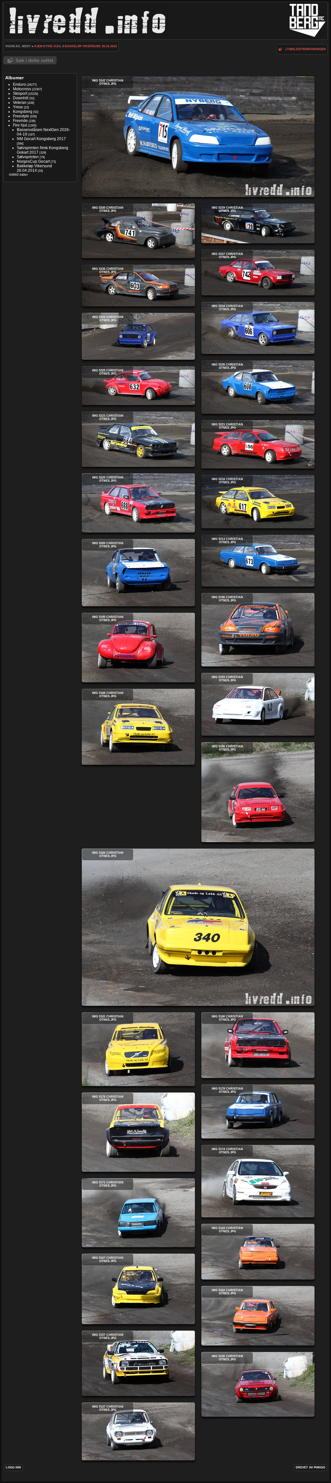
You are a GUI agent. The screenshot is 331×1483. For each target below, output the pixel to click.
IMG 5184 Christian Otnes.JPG (198, 927)
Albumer (14, 77)
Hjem (38, 46)
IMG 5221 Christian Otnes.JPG (258, 444)
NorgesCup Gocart (33, 161)
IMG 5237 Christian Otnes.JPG (258, 272)
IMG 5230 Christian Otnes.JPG (258, 387)
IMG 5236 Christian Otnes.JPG (138, 285)
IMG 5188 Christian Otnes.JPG (138, 727)
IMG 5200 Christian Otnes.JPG (138, 572)
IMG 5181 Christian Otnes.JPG (138, 1049)
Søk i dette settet (34, 60)
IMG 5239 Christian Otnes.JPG (258, 223)
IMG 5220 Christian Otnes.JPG (138, 503)
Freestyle (21, 116)
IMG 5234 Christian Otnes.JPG (258, 328)
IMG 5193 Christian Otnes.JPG (258, 704)
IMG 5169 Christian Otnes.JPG (258, 1252)
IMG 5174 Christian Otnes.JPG (258, 1181)
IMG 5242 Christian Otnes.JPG (198, 136)
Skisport (20, 93)
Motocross (22, 89)
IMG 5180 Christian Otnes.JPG (258, 1045)
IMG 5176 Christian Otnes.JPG (138, 1132)
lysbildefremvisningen (305, 49)
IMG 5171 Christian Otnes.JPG (138, 1212)
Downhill (20, 98)
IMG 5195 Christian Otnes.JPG (138, 647)
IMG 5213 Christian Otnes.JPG (258, 561)
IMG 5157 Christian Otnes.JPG (138, 1363)
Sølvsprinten (28, 157)
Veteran (20, 102)
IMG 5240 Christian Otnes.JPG (138, 230)
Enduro (19, 84)
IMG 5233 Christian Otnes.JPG (138, 336)
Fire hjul (54, 46)
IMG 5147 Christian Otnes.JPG (138, 1431)
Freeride (20, 120)
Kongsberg (22, 111)
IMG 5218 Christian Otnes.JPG (258, 501)
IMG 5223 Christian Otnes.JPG (138, 439)
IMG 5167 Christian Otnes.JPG (138, 1289)
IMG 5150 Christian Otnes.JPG (258, 1384)
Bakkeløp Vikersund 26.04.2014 (91, 46)
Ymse (18, 107)
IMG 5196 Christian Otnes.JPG (258, 629)
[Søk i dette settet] (280, 49)
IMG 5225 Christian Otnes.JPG (138, 385)
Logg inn (13, 1467)
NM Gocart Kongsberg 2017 (41, 139)
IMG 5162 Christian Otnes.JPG (258, 1316)
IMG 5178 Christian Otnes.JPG (258, 1111)
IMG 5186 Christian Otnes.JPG (258, 792)
